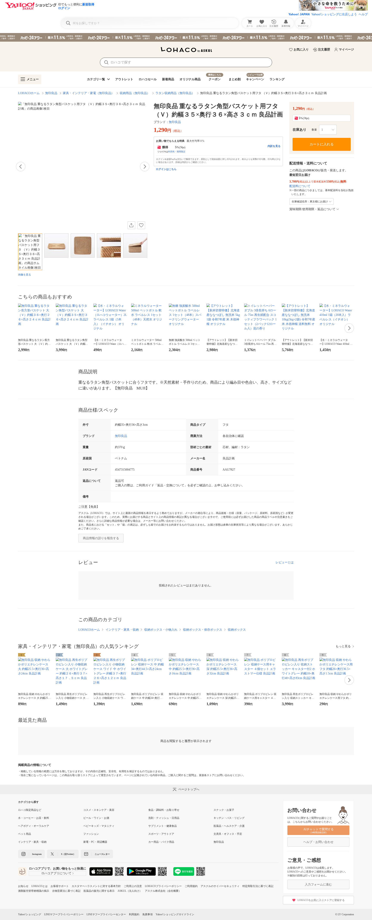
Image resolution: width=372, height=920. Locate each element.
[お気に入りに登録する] (141, 225)
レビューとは (285, 562)
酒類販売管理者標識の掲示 (33, 890)
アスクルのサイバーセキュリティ (220, 886)
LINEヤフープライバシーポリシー (64, 914)
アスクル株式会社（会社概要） (163, 890)
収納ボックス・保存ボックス (202, 629)
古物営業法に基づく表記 (66, 890)
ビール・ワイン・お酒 (96, 818)
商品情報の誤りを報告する (101, 538)
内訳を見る (274, 146)
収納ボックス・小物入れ (160, 629)
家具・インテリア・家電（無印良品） (88, 93)
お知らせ (23, 886)
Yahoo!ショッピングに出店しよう (334, 14)
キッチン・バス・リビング (229, 818)
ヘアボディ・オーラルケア (33, 826)
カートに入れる (322, 144)
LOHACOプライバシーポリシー (163, 886)
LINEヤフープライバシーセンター (106, 914)
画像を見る (24, 274)
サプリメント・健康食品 (162, 826)
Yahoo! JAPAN (299, 14)
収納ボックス (237, 629)
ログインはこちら (166, 169)
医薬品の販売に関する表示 (99, 890)
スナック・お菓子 (224, 810)
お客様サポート (60, 886)
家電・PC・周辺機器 (95, 842)
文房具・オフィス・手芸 (228, 834)
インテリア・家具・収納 (122, 629)
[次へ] (144, 166)
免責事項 (147, 914)
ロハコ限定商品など (29, 810)
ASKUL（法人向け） (130, 890)
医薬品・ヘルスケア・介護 (229, 826)
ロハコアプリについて (56, 873)
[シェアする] (131, 225)
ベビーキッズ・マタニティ (98, 826)
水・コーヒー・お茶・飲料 (33, 818)
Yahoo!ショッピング (29, 914)
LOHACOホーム (29, 93)
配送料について (299, 186)
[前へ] (20, 166)
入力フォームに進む (318, 884)
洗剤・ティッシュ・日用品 (163, 818)
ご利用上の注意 (133, 886)
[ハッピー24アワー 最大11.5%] (186, 37)
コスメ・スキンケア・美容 (98, 810)
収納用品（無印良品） (135, 93)
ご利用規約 (191, 886)
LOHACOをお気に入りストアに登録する (321, 900)
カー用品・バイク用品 (161, 842)
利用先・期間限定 (176, 151)
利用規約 (134, 914)
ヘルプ (363, 14)
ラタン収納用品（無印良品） (175, 93)
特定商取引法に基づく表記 (257, 886)
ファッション (91, 834)
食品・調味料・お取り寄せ (163, 810)
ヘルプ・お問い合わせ (318, 842)
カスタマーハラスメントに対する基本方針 (96, 886)
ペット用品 (24, 834)
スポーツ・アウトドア (161, 834)
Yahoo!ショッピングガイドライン (175, 914)
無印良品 (51, 93)
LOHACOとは (39, 886)
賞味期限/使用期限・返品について (312, 209)
